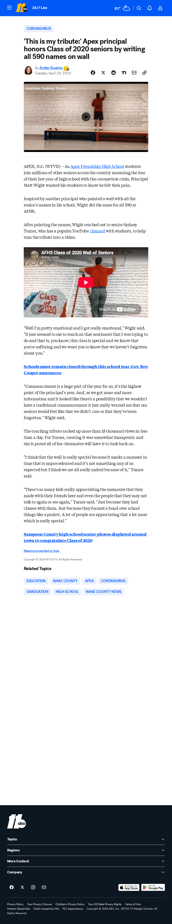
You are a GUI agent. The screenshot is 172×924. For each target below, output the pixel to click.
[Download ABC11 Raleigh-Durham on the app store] (129, 887)
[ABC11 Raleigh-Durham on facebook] (11, 887)
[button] (9, 7)
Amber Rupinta (50, 68)
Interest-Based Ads (18, 908)
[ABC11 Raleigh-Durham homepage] (22, 8)
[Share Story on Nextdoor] (124, 72)
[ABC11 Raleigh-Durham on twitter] (22, 887)
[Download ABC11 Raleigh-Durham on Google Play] (153, 887)
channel (97, 231)
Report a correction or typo (41, 551)
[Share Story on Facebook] (93, 72)
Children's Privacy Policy (70, 904)
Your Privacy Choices (39, 904)
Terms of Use (133, 904)
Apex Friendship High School (97, 166)
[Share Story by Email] (134, 72)
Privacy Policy (15, 904)
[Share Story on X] (103, 72)
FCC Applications (72, 908)
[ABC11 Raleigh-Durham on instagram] (33, 887)
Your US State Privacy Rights (105, 904)
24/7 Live (39, 7)
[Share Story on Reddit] (113, 72)
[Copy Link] (144, 72)
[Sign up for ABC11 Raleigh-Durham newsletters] (43, 887)
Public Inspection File (46, 908)
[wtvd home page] (16, 821)
